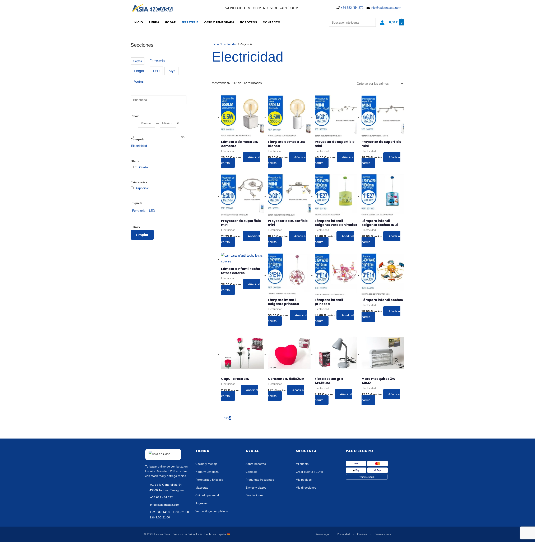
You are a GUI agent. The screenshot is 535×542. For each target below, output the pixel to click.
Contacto (271, 22)
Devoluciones (254, 495)
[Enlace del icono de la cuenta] (382, 22)
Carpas (137, 61)
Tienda (154, 22)
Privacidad (343, 534)
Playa (171, 71)
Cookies (362, 534)
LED (156, 71)
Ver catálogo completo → (212, 511)
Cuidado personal (207, 495)
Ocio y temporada (219, 22)
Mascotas (201, 487)
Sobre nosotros (256, 463)
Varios (139, 81)
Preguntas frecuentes (260, 479)
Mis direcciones (306, 487)
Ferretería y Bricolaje (209, 479)
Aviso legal (322, 534)
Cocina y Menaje (206, 463)
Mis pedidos (304, 479)
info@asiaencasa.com (386, 7)
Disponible (142, 188)
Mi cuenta (302, 463)
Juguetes (201, 503)
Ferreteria (190, 22)
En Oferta (141, 167)
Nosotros (248, 22)
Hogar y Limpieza (207, 471)
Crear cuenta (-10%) (309, 471)
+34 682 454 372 (352, 7)
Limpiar (142, 235)
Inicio (138, 22)
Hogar (170, 22)
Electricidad (229, 44)
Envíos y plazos (256, 487)
